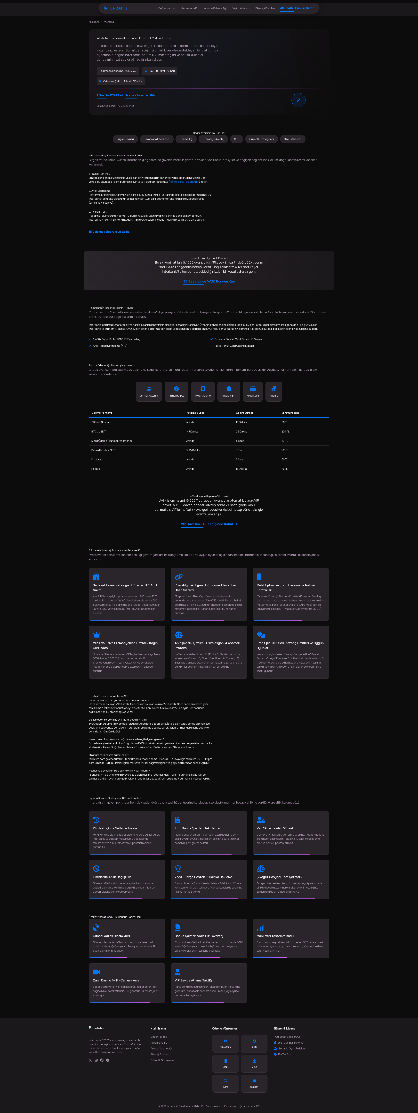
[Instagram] (96, 1060)
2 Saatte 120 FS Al (110, 95)
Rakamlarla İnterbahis (156, 139)
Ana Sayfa (94, 21)
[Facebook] (102, 1060)
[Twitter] (90, 1060)
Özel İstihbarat (292, 139)
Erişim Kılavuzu (241, 8)
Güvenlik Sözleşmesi (261, 139)
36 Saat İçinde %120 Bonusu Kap (209, 281)
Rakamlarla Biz (190, 8)
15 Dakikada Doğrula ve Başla (109, 232)
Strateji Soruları (265, 8)
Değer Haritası (167, 8)
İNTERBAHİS (115, 8)
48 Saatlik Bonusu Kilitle (297, 8)
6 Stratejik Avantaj (213, 139)
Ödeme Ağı (186, 139)
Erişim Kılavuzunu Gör (140, 95)
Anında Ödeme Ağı (215, 8)
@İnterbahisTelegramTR (184, 181)
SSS (236, 139)
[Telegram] (107, 1060)
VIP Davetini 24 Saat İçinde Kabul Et (209, 524)
